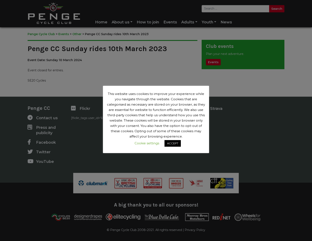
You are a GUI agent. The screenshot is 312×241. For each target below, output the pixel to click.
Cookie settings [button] (147, 143)
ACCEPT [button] (172, 143)
